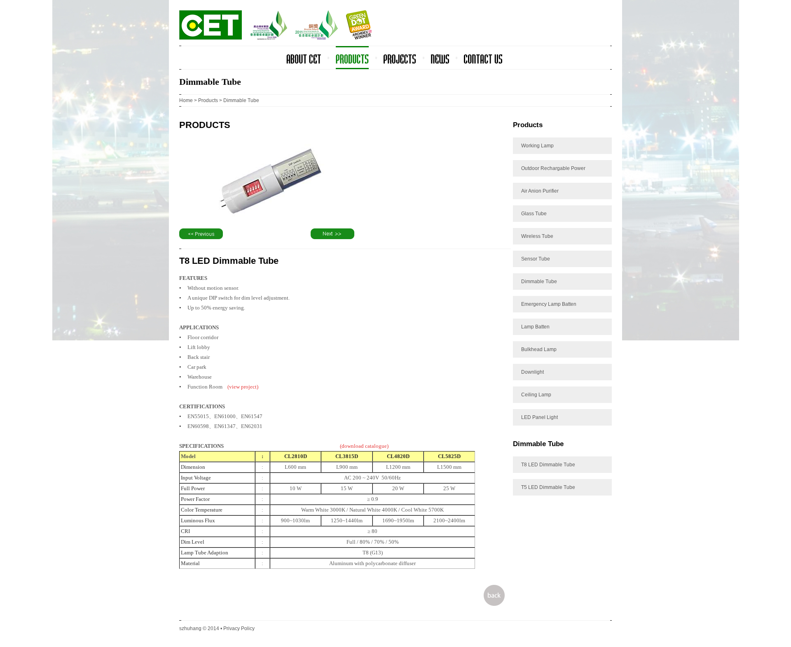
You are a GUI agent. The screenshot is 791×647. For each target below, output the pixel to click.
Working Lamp (537, 146)
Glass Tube (534, 213)
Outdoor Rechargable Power (553, 168)
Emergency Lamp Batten (548, 304)
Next (332, 233)
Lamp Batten (535, 327)
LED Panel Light (539, 417)
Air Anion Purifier (540, 191)
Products (208, 100)
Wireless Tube (537, 236)
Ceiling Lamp (536, 395)
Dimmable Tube (539, 281)
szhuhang (190, 628)
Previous (201, 233)
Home (186, 100)
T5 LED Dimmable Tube (548, 487)
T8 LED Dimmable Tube (548, 465)
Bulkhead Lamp (539, 349)
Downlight (532, 372)
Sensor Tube (535, 259)
